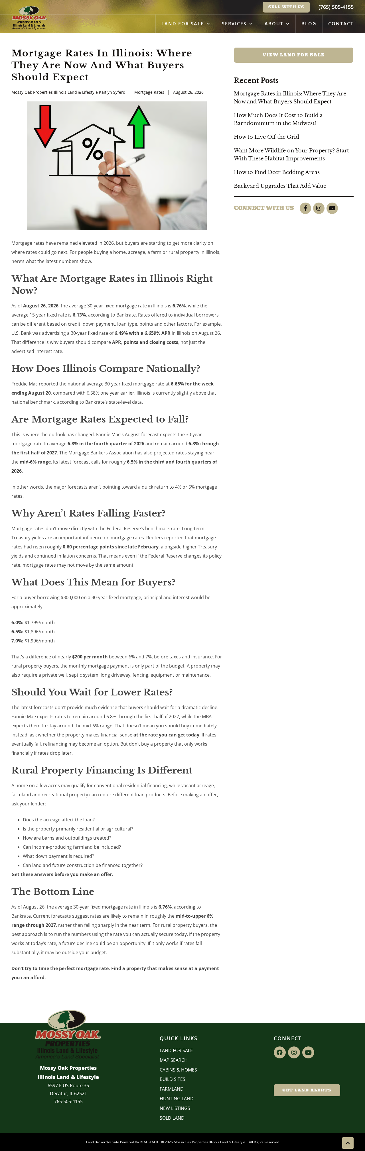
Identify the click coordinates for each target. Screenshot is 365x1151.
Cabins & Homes (178, 1070)
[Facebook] (280, 1052)
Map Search (174, 1060)
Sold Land (172, 1118)
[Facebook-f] (305, 208)
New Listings (175, 1108)
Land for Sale (182, 24)
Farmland (172, 1089)
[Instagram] (319, 208)
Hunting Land (177, 1098)
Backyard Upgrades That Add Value (280, 186)
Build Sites (172, 1079)
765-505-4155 (68, 1101)
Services (234, 24)
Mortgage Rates (149, 92)
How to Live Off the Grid (266, 137)
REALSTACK (149, 1142)
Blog (309, 24)
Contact (341, 24)
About (274, 24)
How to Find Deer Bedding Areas (277, 172)
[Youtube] (332, 208)
